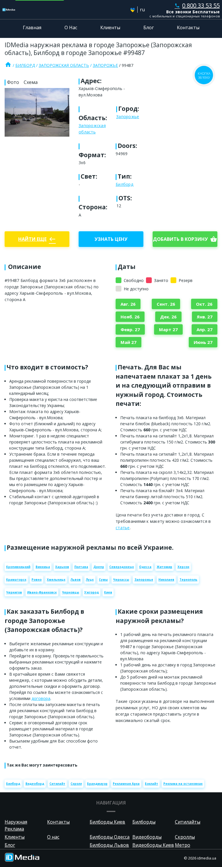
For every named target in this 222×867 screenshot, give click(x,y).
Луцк (90, 580)
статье (123, 527)
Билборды (144, 822)
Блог (148, 27)
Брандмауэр (97, 784)
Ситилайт (57, 784)
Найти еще (37, 239)
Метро (182, 845)
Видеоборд (34, 784)
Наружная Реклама (16, 825)
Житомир (164, 567)
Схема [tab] (31, 82)
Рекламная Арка (126, 784)
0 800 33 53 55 (197, 5)
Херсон (183, 567)
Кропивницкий (18, 567)
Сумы (103, 580)
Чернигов (14, 592)
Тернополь (188, 580)
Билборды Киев (107, 822)
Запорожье (105, 65)
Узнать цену (111, 239)
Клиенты (110, 27)
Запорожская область (64, 65)
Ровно (37, 580)
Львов (76, 580)
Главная (32, 27)
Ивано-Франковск (42, 592)
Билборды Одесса (110, 837)
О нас (53, 837)
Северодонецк (121, 567)
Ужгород (91, 592)
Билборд (25, 65)
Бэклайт (151, 784)
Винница (43, 567)
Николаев (166, 580)
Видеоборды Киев (153, 845)
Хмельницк (56, 580)
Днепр (98, 567)
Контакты (188, 27)
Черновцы (70, 592)
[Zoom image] (37, 112)
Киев (108, 592)
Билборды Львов (109, 845)
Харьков (62, 567)
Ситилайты (187, 822)
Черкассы (121, 580)
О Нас (70, 27)
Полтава (81, 567)
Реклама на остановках (183, 784)
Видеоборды (147, 837)
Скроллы (185, 837)
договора (41, 698)
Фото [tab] (13, 82)
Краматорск (16, 580)
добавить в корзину (185, 239)
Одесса (145, 567)
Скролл (76, 784)
